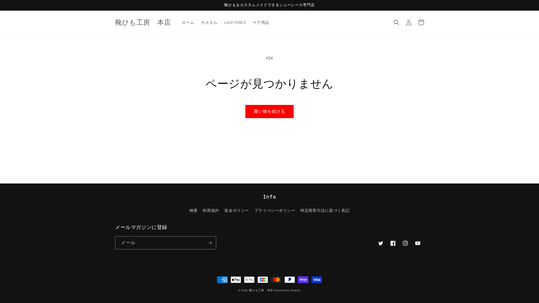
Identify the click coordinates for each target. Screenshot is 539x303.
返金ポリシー (236, 210)
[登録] (210, 242)
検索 (193, 210)
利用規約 (211, 210)
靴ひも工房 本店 (261, 290)
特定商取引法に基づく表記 (325, 210)
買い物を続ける (269, 111)
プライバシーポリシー (274, 210)
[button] (396, 22)
